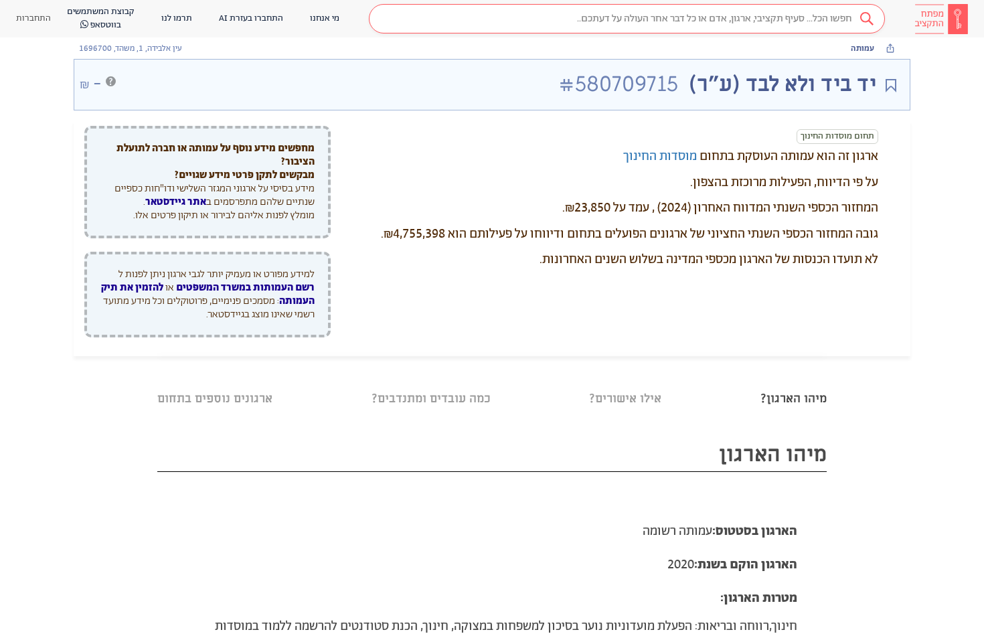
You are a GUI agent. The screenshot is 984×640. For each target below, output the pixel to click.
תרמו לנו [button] (176, 18)
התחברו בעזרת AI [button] (251, 18)
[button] (627, 18)
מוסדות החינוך (660, 156)
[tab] (793, 382)
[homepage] (941, 18)
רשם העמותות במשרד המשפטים (245, 288)
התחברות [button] (33, 18)
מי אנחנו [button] (324, 18)
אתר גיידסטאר (175, 202)
